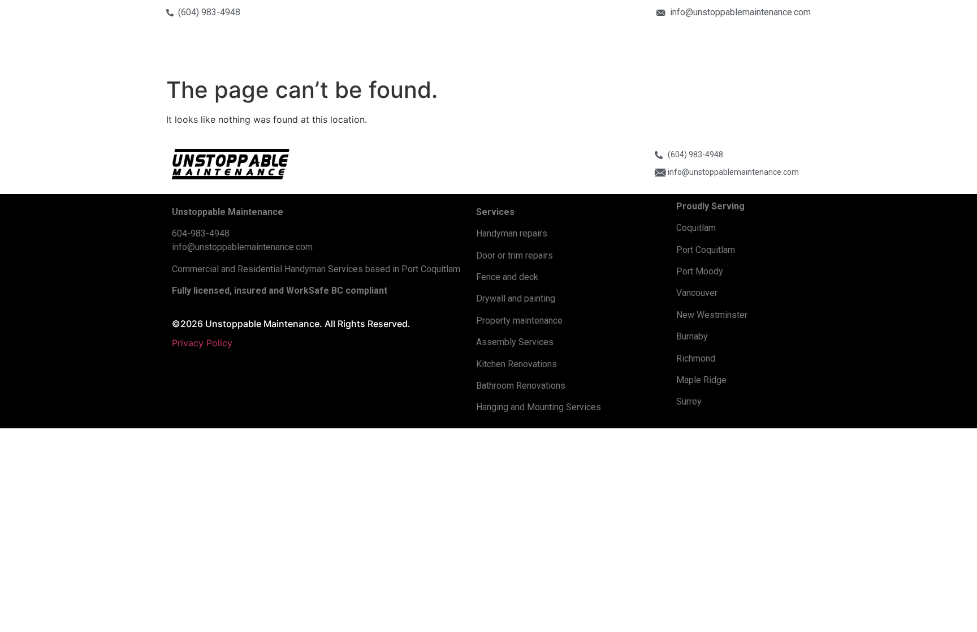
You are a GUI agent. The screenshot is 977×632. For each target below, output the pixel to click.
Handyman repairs (511, 233)
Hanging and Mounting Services (538, 407)
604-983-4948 (201, 233)
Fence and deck (507, 277)
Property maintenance (519, 320)
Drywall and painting (515, 298)
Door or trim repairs (514, 255)
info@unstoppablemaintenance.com (242, 247)
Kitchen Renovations (516, 364)
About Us (602, 50)
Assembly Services (515, 342)
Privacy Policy (202, 343)
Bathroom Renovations (520, 385)
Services (667, 50)
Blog (785, 50)
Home (555, 50)
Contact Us (737, 50)
